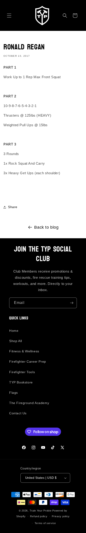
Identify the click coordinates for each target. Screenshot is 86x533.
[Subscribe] (72, 302)
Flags (13, 392)
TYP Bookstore (21, 382)
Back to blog (46, 227)
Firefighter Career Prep (27, 361)
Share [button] (12, 207)
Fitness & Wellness (24, 351)
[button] (9, 16)
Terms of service (45, 523)
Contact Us (18, 413)
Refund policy (38, 516)
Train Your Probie (41, 510)
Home (13, 330)
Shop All (15, 341)
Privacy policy (61, 516)
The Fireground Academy (29, 403)
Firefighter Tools (22, 372)
